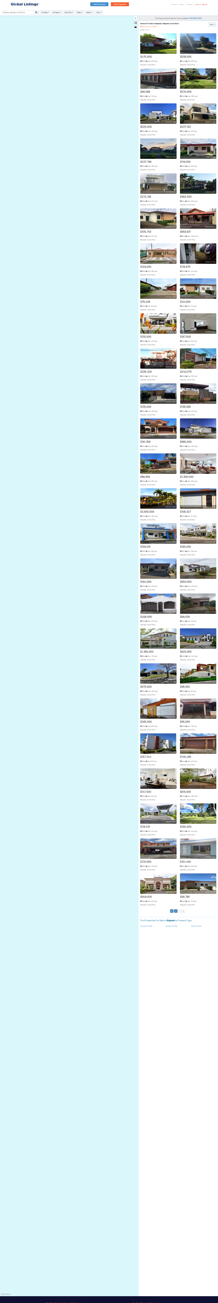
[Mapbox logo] (6, 1294)
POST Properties (120, 4)
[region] (69, 652)
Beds (79, 12)
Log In (197, 4)
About (182, 4)
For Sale (44, 12)
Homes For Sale (171, 926)
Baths (88, 12)
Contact (189, 4)
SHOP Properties (99, 4)
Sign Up (204, 4)
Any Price (68, 12)
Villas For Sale (196, 926)
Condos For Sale (146, 926)
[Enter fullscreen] (135, 22)
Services (174, 4)
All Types (56, 12)
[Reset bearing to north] (135, 18)
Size (98, 12)
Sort (211, 24)
